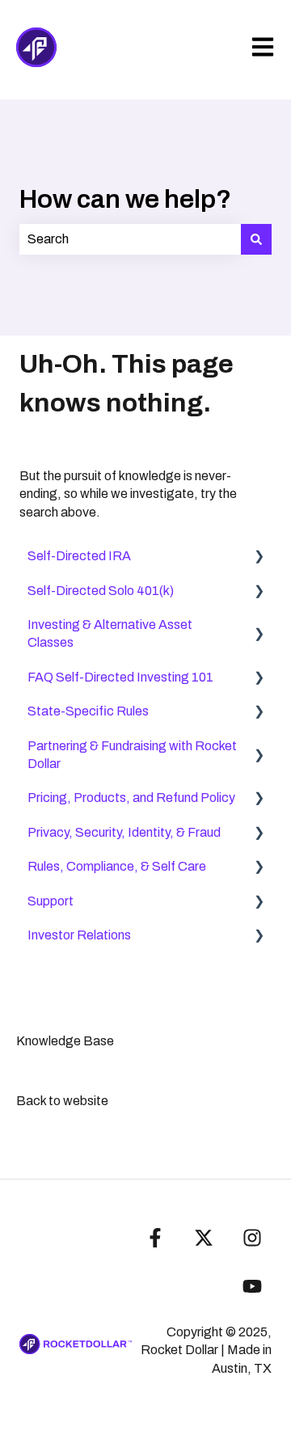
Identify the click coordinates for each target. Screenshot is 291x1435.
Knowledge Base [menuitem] (65, 1041)
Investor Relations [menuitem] (79, 935)
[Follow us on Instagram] (252, 1237)
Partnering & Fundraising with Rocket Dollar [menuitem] (132, 754)
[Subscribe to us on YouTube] (252, 1286)
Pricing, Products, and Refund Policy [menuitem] (131, 797)
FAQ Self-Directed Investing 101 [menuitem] (120, 677)
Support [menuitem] (50, 901)
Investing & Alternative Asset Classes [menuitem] (109, 633)
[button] (259, 557)
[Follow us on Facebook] (155, 1237)
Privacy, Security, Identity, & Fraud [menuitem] (124, 832)
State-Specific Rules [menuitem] (88, 711)
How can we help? (125, 199)
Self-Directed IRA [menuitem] (79, 556)
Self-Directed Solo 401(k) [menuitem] (100, 590)
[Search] (256, 239)
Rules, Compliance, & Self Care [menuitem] (116, 866)
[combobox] (130, 239)
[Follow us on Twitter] (203, 1237)
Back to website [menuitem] (62, 1101)
